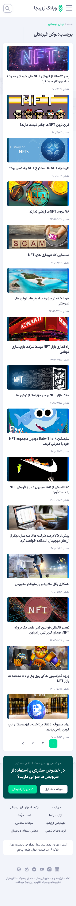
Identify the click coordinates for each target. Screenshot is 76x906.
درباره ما (56, 807)
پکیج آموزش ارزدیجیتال (24, 807)
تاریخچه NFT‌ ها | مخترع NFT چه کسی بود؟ (39, 168)
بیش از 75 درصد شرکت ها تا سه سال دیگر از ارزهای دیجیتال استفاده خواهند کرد (39, 538)
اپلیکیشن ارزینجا (55, 823)
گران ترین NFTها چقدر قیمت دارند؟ (44, 124)
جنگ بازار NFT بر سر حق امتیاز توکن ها (42, 395)
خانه (70, 24)
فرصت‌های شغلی (55, 831)
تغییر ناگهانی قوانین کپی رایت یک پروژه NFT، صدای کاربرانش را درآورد (41, 630)
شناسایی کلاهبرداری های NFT (48, 255)
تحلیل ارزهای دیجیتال (24, 831)
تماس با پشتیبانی (22, 789)
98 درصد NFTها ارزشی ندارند (49, 211)
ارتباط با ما (55, 815)
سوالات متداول (54, 789)
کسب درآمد (24, 815)
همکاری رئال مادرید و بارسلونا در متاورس (42, 584)
